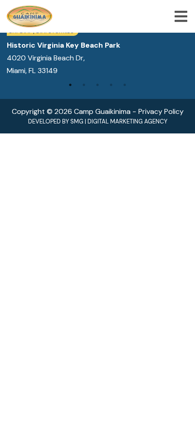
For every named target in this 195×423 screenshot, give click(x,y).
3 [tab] (97, 84)
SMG (76, 121)
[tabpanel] (97, 51)
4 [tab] (111, 84)
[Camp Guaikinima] (29, 16)
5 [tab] (124, 84)
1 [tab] (70, 84)
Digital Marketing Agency (127, 121)
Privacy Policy (161, 111)
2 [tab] (83, 84)
